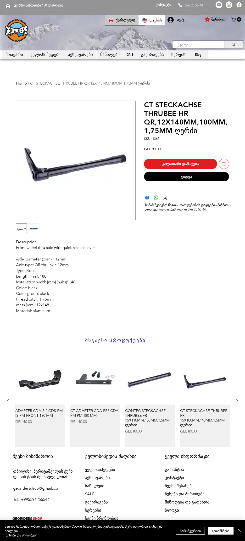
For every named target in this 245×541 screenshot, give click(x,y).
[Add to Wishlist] (224, 164)
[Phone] (180, 5)
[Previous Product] (8, 401)
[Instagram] (229, 4)
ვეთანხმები (220, 530)
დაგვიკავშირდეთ (173, 209)
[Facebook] (239, 4)
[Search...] (233, 44)
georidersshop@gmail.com (37, 488)
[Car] (8, 6)
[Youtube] (219, 4)
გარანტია (174, 469)
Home (21, 83)
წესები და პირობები (21, 535)
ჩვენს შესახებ (178, 485)
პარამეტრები (190, 530)
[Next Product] (237, 401)
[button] (236, 19)
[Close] (239, 530)
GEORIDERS (22, 518)
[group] (122, 400)
